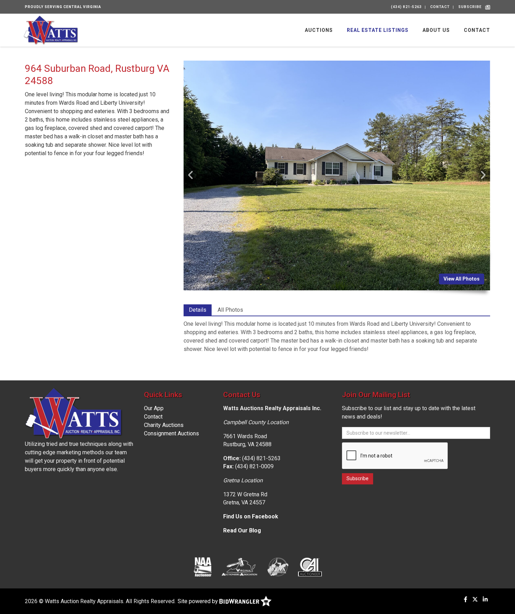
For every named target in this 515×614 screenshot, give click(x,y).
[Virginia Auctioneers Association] (240, 566)
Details (197, 309)
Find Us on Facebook (250, 516)
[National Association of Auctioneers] (202, 566)
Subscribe (470, 7)
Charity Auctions (164, 425)
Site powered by (198, 601)
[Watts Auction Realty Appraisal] (50, 29)
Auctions (319, 30)
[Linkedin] (485, 599)
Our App (154, 408)
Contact (440, 7)
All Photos (230, 309)
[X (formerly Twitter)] (475, 599)
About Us (436, 30)
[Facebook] (465, 599)
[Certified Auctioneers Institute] (310, 566)
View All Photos (462, 279)
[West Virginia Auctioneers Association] (278, 566)
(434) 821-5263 (406, 7)
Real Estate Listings (377, 30)
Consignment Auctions (171, 433)
